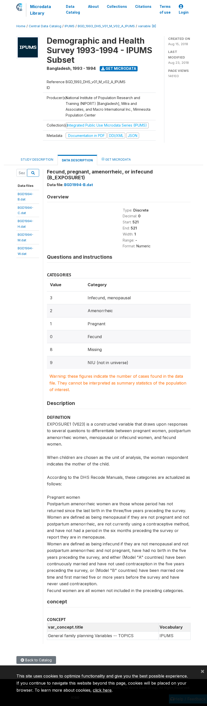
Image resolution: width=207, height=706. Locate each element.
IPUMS (69, 26)
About (93, 7)
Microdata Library (40, 10)
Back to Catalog (38, 660)
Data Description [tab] (77, 160)
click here (102, 690)
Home (20, 26)
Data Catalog (73, 9)
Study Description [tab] (37, 159)
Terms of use (165, 9)
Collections (117, 7)
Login (184, 12)
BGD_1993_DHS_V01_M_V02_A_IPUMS (106, 26)
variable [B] (147, 26)
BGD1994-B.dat (78, 185)
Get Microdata (120, 68)
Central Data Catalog (45, 26)
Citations (143, 7)
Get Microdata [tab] (118, 159)
